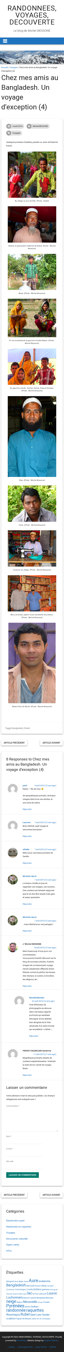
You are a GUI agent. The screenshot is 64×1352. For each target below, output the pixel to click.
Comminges (20, 1289)
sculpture (11, 1318)
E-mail (9, 1149)
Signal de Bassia (23, 1318)
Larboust (42, 1294)
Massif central (29, 1298)
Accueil (4, 67)
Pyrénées (15, 1305)
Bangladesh (17, 728)
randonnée (16, 1310)
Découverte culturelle (17, 1238)
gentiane (46, 1289)
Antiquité (10, 1281)
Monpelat (41, 1297)
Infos (9, 1250)
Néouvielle (30, 1302)
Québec (35, 1306)
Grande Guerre (12, 1294)
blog (44, 1285)
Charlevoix (10, 1290)
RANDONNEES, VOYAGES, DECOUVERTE (32, 15)
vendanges (46, 1319)
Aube (26, 1281)
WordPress (22, 1340)
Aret (16, 1281)
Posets (46, 1302)
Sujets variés (12, 1244)
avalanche (44, 1281)
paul (25, 785)
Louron (52, 1293)
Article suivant (51, 743)
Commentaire (12, 1106)
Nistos (20, 1302)
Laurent (26, 822)
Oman (40, 1302)
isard (25, 1294)
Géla (20, 1294)
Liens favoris (41, 1347)
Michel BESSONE (40, 126)
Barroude (30, 1285)
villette (26, 849)
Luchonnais (14, 1297)
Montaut (49, 1297)
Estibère (37, 1289)
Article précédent (14, 743)
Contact (52, 1347)
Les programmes (25, 1347)
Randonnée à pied (15, 1220)
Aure (33, 1280)
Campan (50, 1286)
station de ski (37, 1319)
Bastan (38, 1286)
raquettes (35, 1310)
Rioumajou (13, 1314)
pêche (27, 1306)
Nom (8, 1136)
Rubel (27, 728)
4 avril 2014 (17, 126)
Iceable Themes (51, 1340)
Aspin (21, 1281)
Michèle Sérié (30, 876)
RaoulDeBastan (36, 998)
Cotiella (29, 1289)
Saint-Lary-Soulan (39, 1314)
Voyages (14, 67)
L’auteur (11, 1347)
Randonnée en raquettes (18, 1226)
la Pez (35, 1294)
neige (11, 1301)
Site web (9, 1161)
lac (29, 1293)
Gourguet (53, 1290)
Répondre (27, 809)
